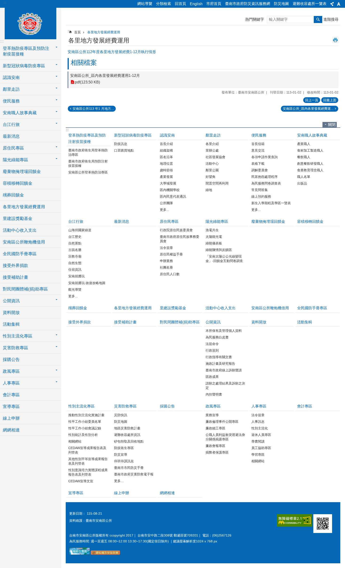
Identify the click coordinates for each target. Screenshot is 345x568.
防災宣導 (120, 454)
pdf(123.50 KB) (87, 82)
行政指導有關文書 (219, 357)
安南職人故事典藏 (312, 135)
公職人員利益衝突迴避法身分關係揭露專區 (225, 437)
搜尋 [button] (318, 19)
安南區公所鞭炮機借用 (24, 242)
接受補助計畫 (15, 277)
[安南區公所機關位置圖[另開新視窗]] (79, 554)
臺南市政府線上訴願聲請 (224, 370)
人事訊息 (257, 421)
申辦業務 (166, 261)
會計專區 (11, 394)
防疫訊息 (120, 144)
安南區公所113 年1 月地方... (93, 108)
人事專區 (258, 406)
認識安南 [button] (11, 77)
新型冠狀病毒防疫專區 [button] (24, 65)
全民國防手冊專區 (20, 253)
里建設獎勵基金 (17, 218)
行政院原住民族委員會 (176, 230)
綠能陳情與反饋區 (219, 250)
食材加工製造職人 (310, 150)
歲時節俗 (166, 170)
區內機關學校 (170, 190)
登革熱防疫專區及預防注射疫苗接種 (87, 138)
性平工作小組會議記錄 (84, 428)
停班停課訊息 (124, 461)
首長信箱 (257, 144)
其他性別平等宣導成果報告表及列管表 (88, 461)
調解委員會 (259, 170)
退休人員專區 (261, 435)
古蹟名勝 (74, 250)
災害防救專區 (125, 406)
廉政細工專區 (215, 428)
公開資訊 (213, 322)
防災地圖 (281, 4)
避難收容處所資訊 (127, 435)
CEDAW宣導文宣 (80, 481)
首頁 (77, 32)
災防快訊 (120, 415)
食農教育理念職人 (310, 170)
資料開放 (11, 312)
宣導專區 (11, 406)
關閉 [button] (332, 125)
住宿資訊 (74, 269)
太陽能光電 (214, 237)
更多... (164, 210)
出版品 (302, 183)
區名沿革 (166, 157)
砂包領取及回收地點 (129, 441)
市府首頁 (213, 4)
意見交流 (257, 150)
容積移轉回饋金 (17, 183)
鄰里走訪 (213, 135)
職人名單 (303, 177)
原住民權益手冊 (171, 254)
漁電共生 (212, 230)
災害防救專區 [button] (15, 347)
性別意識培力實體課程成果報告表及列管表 (88, 472)
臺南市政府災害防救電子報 (133, 474)
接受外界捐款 (15, 265)
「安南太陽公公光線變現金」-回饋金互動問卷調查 (224, 259)
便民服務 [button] (11, 101)
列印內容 (335, 40)
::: (5, 3)
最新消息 (11, 136)
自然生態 (74, 263)
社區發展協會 (215, 157)
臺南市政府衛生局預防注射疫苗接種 (88, 163)
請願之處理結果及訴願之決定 (225, 385)
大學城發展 (168, 183)
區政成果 (212, 377)
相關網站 (74, 441)
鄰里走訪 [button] (11, 89)
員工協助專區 (261, 448)
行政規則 (212, 350)
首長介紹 (166, 144)
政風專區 (213, 406)
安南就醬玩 (76, 276)
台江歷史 (74, 237)
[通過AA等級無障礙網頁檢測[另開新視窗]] (294, 520)
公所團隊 (166, 203)
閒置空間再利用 (217, 183)
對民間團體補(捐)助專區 (25, 289)
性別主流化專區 (81, 406)
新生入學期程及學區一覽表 (271, 203)
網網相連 (11, 430)
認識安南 (167, 135)
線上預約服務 (261, 196)
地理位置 (166, 163)
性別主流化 (259, 428)
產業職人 (303, 144)
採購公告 (11, 359)
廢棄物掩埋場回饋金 (22, 171)
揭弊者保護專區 (217, 452)
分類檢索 (163, 4)
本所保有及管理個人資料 (224, 331)
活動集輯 (11, 324)
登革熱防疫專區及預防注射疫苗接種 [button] (26, 51)
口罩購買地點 (124, 150)
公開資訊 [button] (11, 300)
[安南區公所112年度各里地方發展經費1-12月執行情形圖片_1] (105, 554)
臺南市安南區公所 (30, 22)
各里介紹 (212, 144)
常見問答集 (259, 190)
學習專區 (257, 454)
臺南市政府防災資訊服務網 (247, 4)
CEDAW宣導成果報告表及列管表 (87, 450)
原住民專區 (169, 221)
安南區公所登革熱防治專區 (88, 172)
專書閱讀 (257, 441)
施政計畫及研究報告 (220, 363)
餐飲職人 (303, 157)
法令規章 (166, 248)
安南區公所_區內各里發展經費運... (308, 108)
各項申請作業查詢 (264, 157)
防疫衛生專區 (124, 448)
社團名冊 (166, 267)
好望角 (210, 177)
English (196, 4)
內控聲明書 (214, 394)
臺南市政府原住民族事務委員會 (179, 239)
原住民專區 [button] (13, 148)
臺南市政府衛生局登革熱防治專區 (88, 152)
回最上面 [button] (329, 100)
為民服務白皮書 (217, 337)
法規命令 (212, 344)
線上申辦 (11, 418)
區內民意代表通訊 (173, 196)
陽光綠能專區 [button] (15, 159)
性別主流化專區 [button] (17, 336)
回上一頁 (311, 100)
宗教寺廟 (74, 256)
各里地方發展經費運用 (24, 206)
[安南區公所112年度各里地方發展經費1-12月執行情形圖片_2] (322, 523)
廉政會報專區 (215, 446)
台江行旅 (75, 221)
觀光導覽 (74, 289)
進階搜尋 (330, 19)
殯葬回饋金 (13, 195)
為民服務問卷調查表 (266, 183)
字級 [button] (338, 4)
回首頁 (180, 4)
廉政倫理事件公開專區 (222, 421)
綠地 (209, 190)
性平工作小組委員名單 (84, 421)
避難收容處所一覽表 (309, 4)
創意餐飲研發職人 (310, 163)
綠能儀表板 (214, 243)
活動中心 (212, 163)
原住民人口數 (170, 274)
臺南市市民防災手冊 (129, 468)
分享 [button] (332, 4)
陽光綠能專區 (217, 221)
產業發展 (166, 177)
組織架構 (166, 150)
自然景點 (74, 243)
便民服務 (258, 135)
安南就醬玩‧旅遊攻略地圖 (86, 283)
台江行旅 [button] (11, 124)
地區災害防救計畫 (127, 428)
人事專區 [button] (11, 383)
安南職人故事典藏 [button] (20, 112)
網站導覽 (144, 4)
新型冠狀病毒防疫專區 (133, 135)
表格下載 (257, 163)
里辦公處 (212, 150)
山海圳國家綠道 (79, 230)
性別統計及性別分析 (83, 435)
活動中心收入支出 (20, 230)
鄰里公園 (212, 170)
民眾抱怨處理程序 (264, 177)
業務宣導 (212, 415)
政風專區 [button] (11, 371)
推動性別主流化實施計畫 (86, 415)
